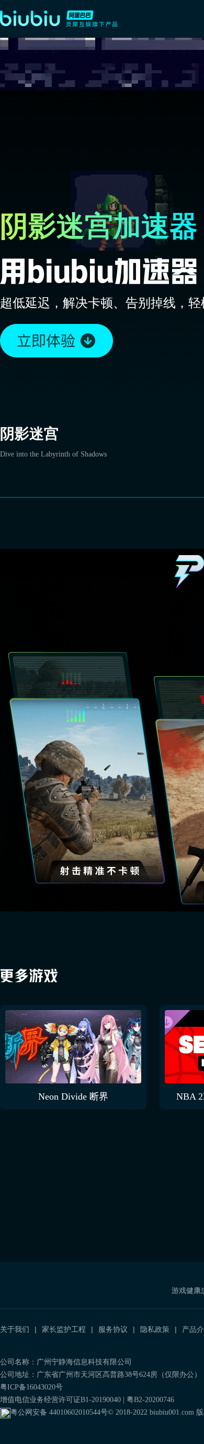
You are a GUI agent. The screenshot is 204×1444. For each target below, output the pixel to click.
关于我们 (14, 1329)
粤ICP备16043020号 (31, 1387)
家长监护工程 (64, 1329)
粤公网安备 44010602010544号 (59, 1412)
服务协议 (113, 1329)
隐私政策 (154, 1329)
